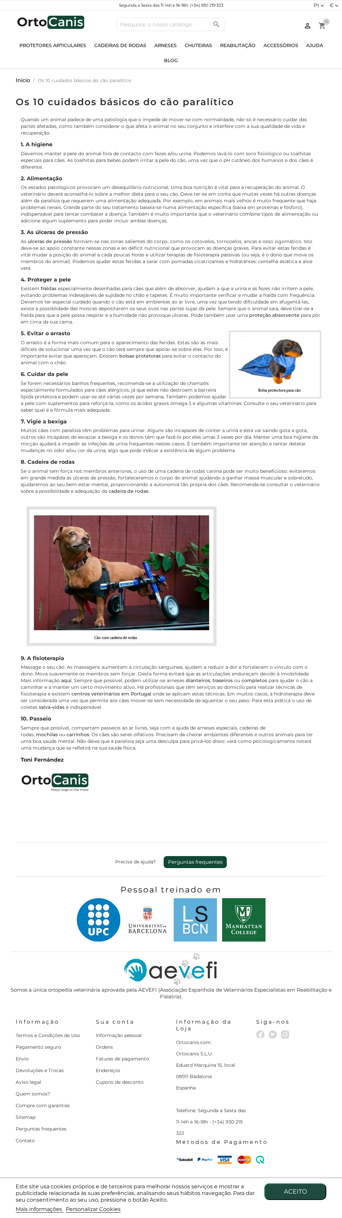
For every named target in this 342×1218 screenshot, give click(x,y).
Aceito (295, 1191)
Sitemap (25, 1117)
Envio (22, 1059)
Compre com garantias (43, 1105)
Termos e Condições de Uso (48, 1035)
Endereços (108, 1070)
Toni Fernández (42, 760)
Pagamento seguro (38, 1047)
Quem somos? (33, 1094)
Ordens (104, 1047)
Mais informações (39, 1209)
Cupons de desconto (120, 1082)
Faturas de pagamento (122, 1059)
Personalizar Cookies (93, 1209)
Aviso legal (28, 1082)
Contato (25, 1141)
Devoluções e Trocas (40, 1070)
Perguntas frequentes (195, 862)
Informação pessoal (119, 1035)
